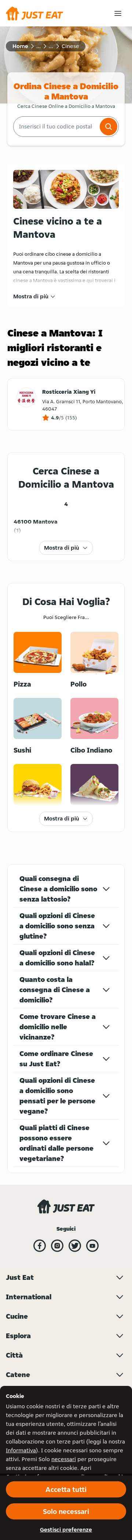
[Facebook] (39, 1245)
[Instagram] (57, 1245)
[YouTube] (92, 1245)
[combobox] (55, 126)
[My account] (118, 13)
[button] (108, 126)
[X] (74, 1245)
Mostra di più (30, 296)
